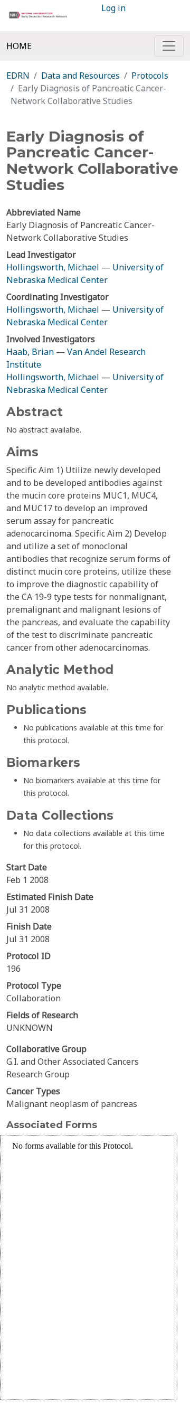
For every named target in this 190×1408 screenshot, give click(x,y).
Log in (113, 8)
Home (19, 46)
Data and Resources (80, 75)
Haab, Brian (30, 352)
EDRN (18, 75)
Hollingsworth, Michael (52, 267)
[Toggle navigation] (169, 46)
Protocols (149, 75)
